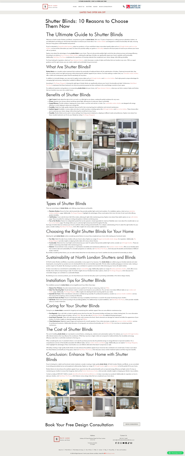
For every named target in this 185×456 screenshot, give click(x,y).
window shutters (101, 41)
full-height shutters (124, 46)
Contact (100, 449)
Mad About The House (59, 57)
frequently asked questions (65, 46)
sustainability (84, 268)
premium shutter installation (124, 293)
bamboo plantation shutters (118, 268)
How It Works (89, 449)
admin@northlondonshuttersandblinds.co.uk (84, 374)
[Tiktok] (129, 443)
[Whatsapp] (121, 443)
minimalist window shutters (130, 73)
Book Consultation (105, 6)
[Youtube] (123, 443)
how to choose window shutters (69, 55)
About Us (81, 6)
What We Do (68, 449)
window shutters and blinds (97, 342)
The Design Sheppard (60, 83)
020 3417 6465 (123, 438)
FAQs (107, 288)
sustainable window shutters (113, 103)
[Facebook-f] (116, 443)
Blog (106, 449)
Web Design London (110, 453)
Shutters (89, 6)
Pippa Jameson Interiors (76, 60)
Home (75, 6)
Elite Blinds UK (108, 323)
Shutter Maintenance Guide (90, 371)
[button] (175, 452)
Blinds (95, 6)
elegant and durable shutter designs (108, 239)
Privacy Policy (111, 449)
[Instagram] (118, 443)
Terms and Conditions (121, 449)
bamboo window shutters (116, 246)
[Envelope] (131, 443)
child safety (100, 48)
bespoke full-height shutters (130, 334)
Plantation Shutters (98, 315)
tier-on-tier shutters (109, 78)
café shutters (134, 217)
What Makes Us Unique (78, 449)
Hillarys (85, 319)
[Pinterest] (126, 443)
